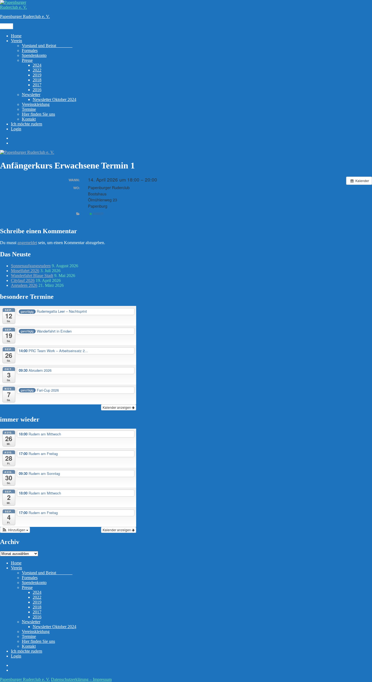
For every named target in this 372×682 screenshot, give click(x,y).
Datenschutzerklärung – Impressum (81, 679)
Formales (30, 50)
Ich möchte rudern (26, 124)
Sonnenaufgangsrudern (31, 265)
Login (16, 129)
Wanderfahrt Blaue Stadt (32, 275)
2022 (37, 70)
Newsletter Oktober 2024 (54, 99)
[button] (15, 530)
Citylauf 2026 (23, 280)
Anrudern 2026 (24, 285)
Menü (6, 26)
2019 (37, 75)
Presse (27, 60)
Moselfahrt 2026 (25, 270)
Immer (97, 213)
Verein (16, 40)
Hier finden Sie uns (38, 114)
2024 (37, 65)
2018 (37, 80)
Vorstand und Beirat (47, 45)
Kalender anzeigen (117, 407)
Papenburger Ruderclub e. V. (25, 16)
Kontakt (29, 119)
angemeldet (27, 242)
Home (16, 35)
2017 (37, 84)
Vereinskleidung (36, 104)
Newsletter (31, 94)
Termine (29, 109)
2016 (37, 89)
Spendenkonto (34, 55)
